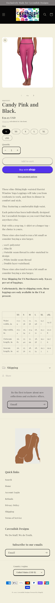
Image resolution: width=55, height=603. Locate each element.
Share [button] (8, 375)
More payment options (27, 176)
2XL (7, 138)
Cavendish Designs (24, 592)
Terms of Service (13, 518)
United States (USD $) (26, 572)
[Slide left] (21, 95)
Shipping (5, 121)
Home (8, 486)
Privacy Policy (12, 505)
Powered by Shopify (36, 592)
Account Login (12, 492)
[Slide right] (33, 95)
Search (8, 479)
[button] (3, 14)
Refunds (9, 499)
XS (16, 131)
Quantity (6, 144)
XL (43, 131)
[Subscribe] (44, 404)
